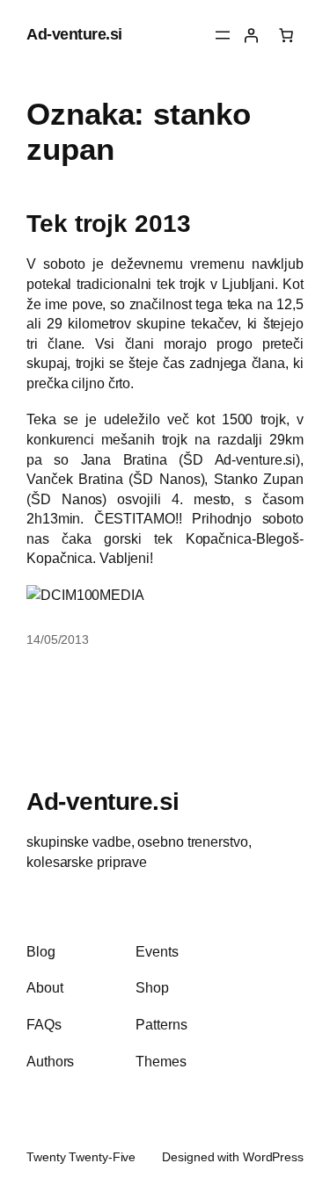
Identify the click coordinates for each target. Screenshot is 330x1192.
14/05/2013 (57, 639)
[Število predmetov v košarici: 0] (286, 35)
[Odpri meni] (222, 35)
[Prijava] (250, 35)
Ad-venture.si (74, 34)
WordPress (273, 1157)
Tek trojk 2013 (108, 223)
